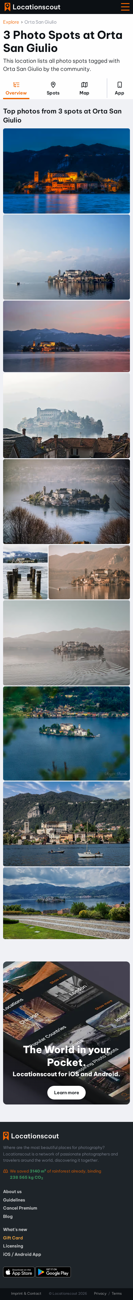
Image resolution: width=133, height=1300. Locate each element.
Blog (8, 1216)
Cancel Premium (20, 1208)
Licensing (13, 1246)
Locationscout (32, 7)
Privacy (100, 1293)
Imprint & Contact (26, 1293)
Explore (11, 22)
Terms (117, 1293)
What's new (15, 1229)
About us (12, 1191)
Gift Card (13, 1238)
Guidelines (14, 1200)
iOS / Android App (22, 1254)
